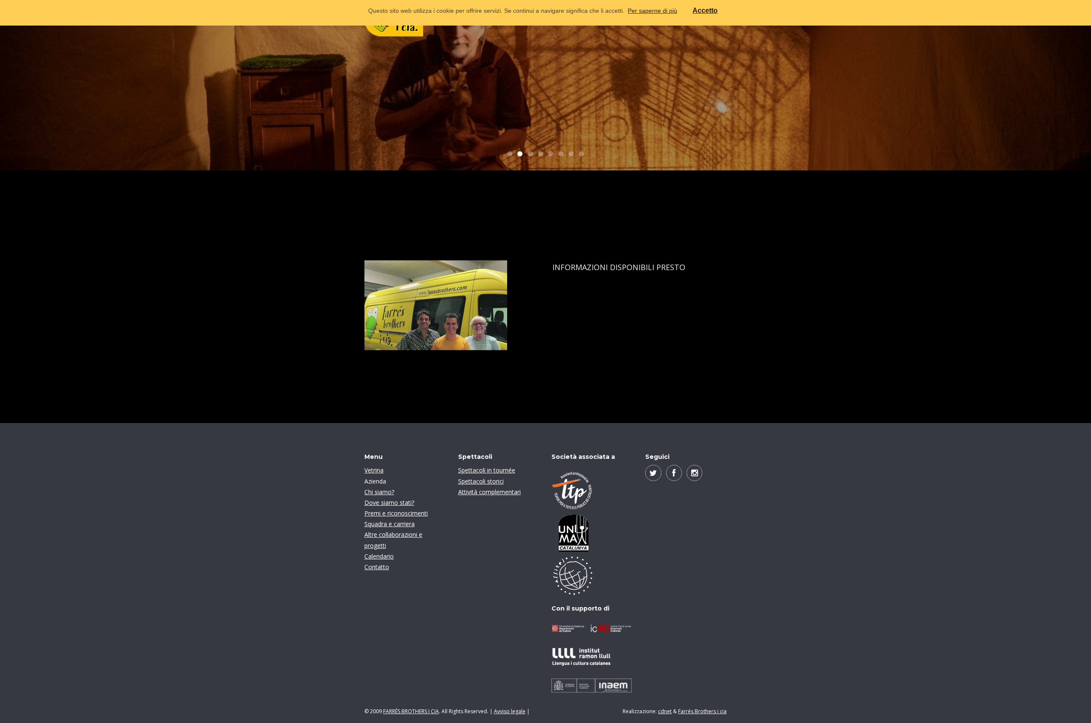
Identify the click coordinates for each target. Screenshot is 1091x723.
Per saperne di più (652, 10)
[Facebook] (674, 473)
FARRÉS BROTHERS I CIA (411, 711)
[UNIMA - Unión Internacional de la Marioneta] (591, 533)
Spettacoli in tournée (486, 470)
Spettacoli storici (481, 481)
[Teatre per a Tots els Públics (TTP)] (591, 490)
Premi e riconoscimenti (396, 513)
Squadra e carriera (389, 524)
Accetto (705, 10)
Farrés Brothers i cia (702, 711)
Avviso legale (509, 711)
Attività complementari (489, 492)
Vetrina (374, 470)
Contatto (376, 567)
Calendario (379, 556)
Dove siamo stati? (389, 502)
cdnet (665, 711)
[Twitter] (653, 473)
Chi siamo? (379, 492)
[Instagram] (694, 473)
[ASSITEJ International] (591, 575)
